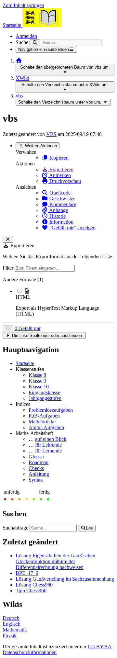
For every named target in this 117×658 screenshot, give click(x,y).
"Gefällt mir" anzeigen (72, 227)
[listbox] (58, 297)
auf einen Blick (50, 439)
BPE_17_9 (27, 573)
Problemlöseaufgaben (51, 410)
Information (60, 222)
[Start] (19, 60)
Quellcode (59, 192)
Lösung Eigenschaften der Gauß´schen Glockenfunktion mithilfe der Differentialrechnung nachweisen (55, 561)
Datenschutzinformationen (30, 652)
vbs (19, 95)
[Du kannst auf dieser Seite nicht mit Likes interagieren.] (8, 328)
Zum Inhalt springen (23, 5)
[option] (65, 302)
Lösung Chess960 (34, 584)
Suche (22, 42)
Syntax (36, 480)
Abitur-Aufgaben (46, 427)
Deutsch (11, 618)
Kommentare (62, 204)
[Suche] (35, 42)
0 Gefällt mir (28, 328)
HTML (23, 297)
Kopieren (58, 158)
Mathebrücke (42, 421)
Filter (9, 268)
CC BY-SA (99, 646)
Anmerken (59, 175)
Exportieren (60, 169)
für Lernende (48, 450)
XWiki (22, 78)
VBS (51, 134)
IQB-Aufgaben (44, 415)
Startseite (25, 363)
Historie (57, 216)
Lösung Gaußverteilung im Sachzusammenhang (65, 579)
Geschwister (61, 198)
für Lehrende (48, 445)
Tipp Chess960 (31, 590)
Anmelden (26, 36)
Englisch (11, 624)
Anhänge (58, 210)
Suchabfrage (15, 527)
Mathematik (15, 629)
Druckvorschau (64, 181)
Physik (10, 635)
